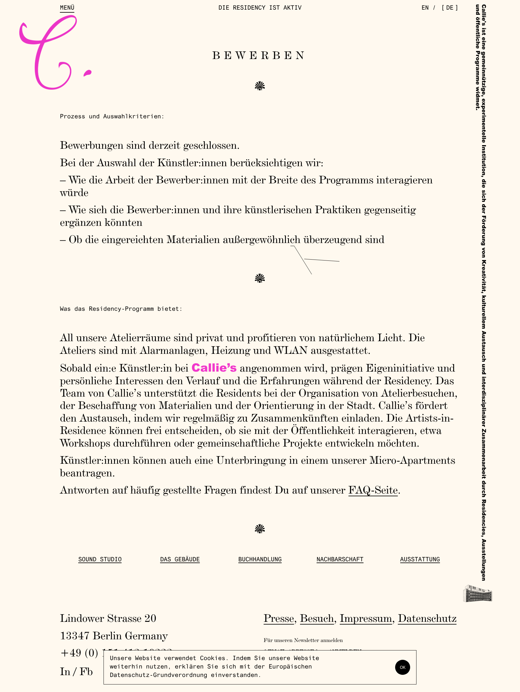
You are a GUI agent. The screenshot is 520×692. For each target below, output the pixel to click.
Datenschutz (427, 618)
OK (403, 667)
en (425, 8)
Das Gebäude (180, 560)
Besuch (317, 618)
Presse (279, 618)
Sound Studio (100, 560)
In (65, 671)
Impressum (366, 618)
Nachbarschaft (340, 560)
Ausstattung (420, 560)
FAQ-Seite (373, 489)
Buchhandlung (260, 560)
